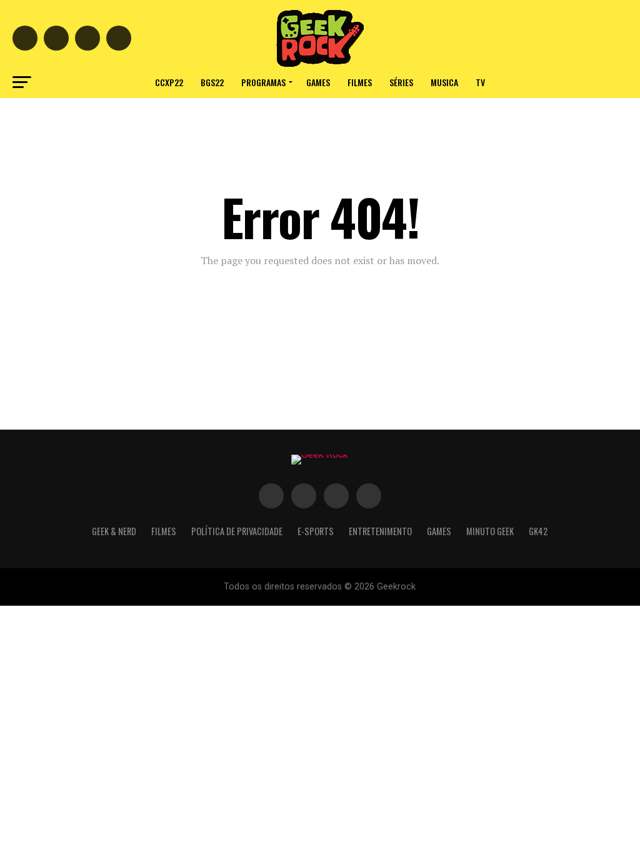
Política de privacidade (236, 531)
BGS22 (212, 82)
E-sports (316, 531)
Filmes (360, 82)
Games (318, 82)
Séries (401, 82)
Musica (444, 82)
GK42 (538, 531)
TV (480, 82)
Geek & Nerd (114, 531)
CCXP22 (169, 82)
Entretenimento (380, 531)
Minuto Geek (490, 531)
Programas (263, 82)
